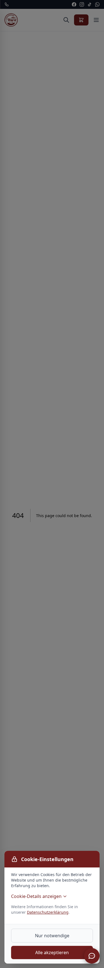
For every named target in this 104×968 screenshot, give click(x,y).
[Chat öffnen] (92, 956)
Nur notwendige (52, 936)
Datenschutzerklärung (48, 912)
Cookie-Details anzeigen (36, 896)
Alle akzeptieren (52, 952)
